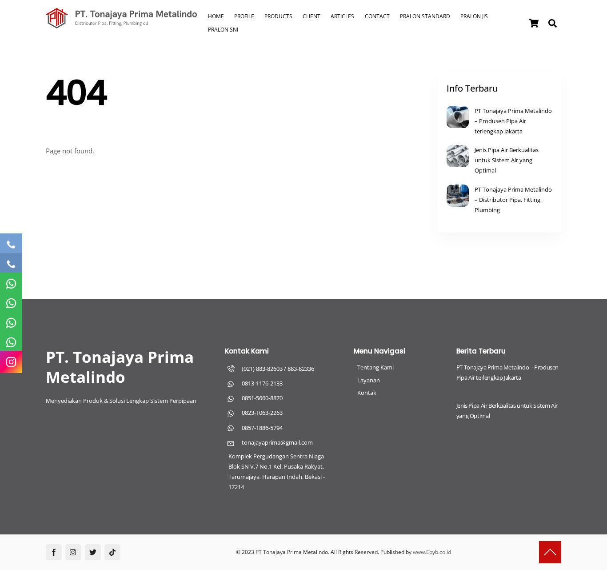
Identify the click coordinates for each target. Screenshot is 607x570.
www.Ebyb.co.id (432, 552)
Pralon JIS (474, 16)
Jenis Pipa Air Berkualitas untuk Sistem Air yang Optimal (507, 160)
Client (311, 16)
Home (216, 16)
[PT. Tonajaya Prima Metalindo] (121, 24)
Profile (244, 16)
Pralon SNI (223, 29)
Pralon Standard (425, 16)
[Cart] (534, 23)
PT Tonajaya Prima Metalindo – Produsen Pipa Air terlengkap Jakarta (513, 121)
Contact (377, 16)
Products (278, 16)
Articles (342, 16)
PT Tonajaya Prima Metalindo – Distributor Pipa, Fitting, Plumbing (513, 199)
